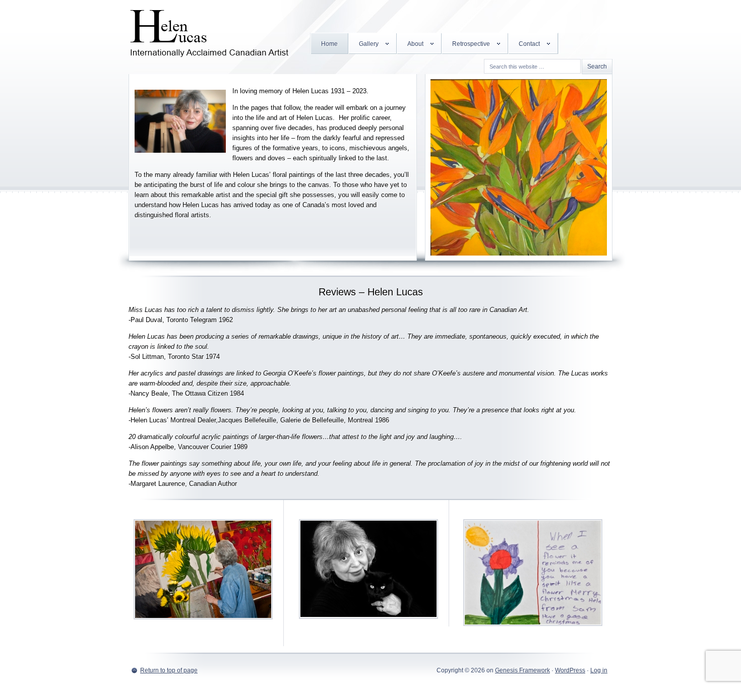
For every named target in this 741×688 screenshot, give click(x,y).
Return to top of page (169, 670)
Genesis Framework (522, 670)
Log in (598, 670)
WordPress (570, 670)
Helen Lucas (209, 30)
